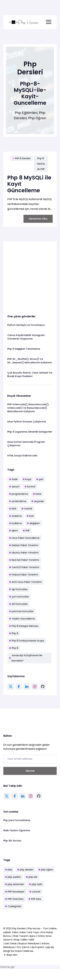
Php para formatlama (16, 820)
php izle (32, 877)
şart (41, 479)
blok (14, 508)
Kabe (15, 932)
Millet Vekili (28, 939)
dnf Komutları (20, 604)
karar (38, 494)
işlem (15, 530)
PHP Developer (16, 891)
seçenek (39, 501)
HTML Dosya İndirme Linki (22, 455)
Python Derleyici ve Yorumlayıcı (26, 325)
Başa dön (12, 954)
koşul (28, 479)
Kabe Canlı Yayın (30, 932)
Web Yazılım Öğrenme (16, 830)
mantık (28, 508)
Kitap (17, 939)
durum (16, 486)
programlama (20, 494)
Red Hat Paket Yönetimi (25, 560)
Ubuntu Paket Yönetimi (25, 552)
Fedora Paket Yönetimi (25, 574)
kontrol (31, 486)
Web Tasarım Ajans (24, 936)
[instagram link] (34, 686)
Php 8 (15, 633)
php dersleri (26, 869)
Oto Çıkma (23, 947)
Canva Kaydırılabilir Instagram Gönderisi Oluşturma (26, 337)
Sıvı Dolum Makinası (22, 951)
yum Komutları (20, 596)
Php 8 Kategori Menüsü (25, 626)
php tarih (37, 884)
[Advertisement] (30, 275)
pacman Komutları (23, 611)
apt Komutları (20, 589)
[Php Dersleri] (24, 22)
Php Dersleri (19, 928)
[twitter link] (10, 686)
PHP (28, 530)
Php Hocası (34, 928)
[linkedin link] (26, 686)
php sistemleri (16, 884)
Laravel (36, 891)
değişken (35, 523)
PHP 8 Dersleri (22, 158)
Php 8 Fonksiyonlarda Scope (28, 640)
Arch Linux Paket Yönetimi (27, 582)
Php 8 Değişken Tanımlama (23, 349)
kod (31, 516)
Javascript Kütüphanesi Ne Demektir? (27, 658)
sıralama (17, 516)
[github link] (42, 686)
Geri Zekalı (10, 943)
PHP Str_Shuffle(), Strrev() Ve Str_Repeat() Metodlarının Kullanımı (29, 360)
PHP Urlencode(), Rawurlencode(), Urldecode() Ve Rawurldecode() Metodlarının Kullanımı (28, 408)
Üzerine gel (7, 967)
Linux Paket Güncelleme (26, 538)
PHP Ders (36, 899)
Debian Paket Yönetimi (25, 545)
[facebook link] (18, 686)
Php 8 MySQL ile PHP (41, 164)
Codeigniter (14, 906)
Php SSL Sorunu (12, 840)
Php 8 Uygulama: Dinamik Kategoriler (29, 431)
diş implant (37, 947)
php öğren (47, 869)
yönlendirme (19, 501)
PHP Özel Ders (16, 899)
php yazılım (14, 877)
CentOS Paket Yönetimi (25, 567)
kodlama (17, 523)
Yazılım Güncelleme (23, 618)
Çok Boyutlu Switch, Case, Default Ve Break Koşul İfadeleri (29, 374)
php (10, 869)
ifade (15, 479)
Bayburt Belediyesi (29, 943)
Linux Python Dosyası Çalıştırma (26, 421)
